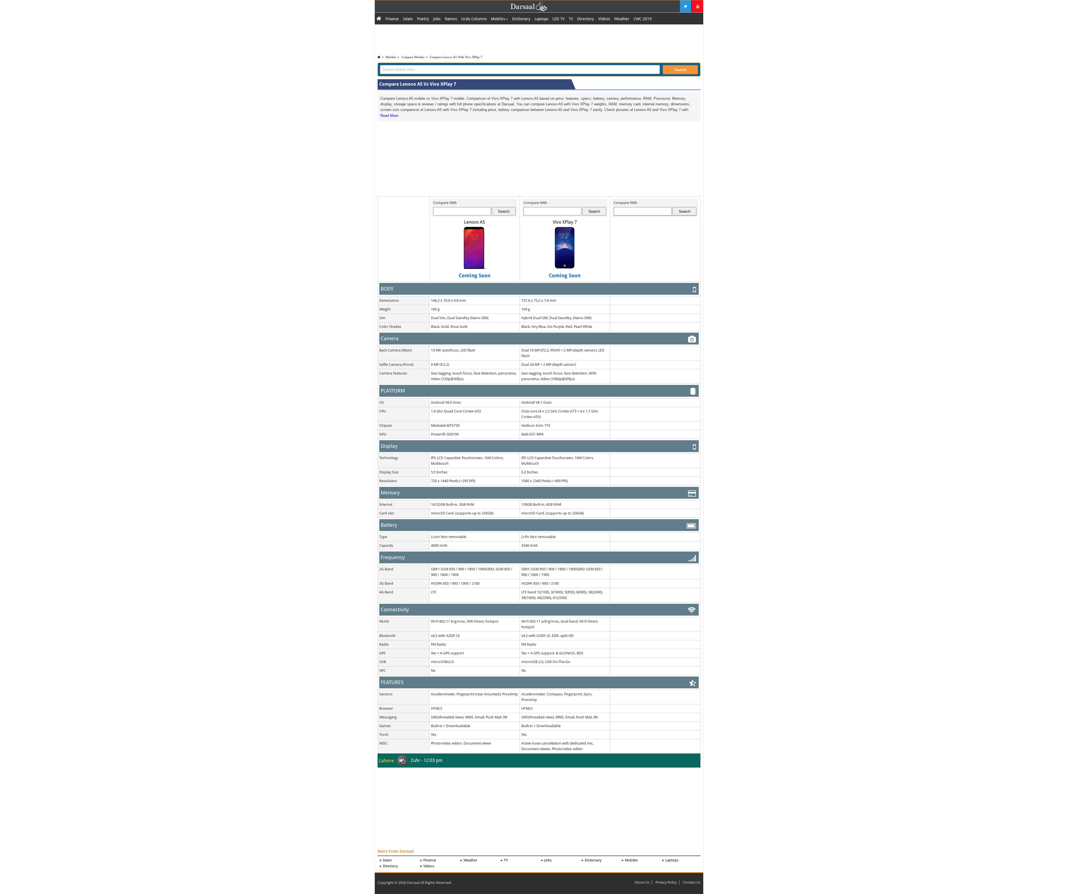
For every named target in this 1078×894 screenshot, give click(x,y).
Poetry (423, 19)
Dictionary (521, 19)
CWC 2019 (643, 19)
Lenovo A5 (474, 222)
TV (571, 19)
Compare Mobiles (412, 57)
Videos (604, 19)
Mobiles (498, 19)
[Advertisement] (539, 38)
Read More (389, 116)
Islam (408, 19)
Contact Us (691, 882)
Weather (621, 19)
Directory (585, 19)
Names (451, 19)
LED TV (558, 19)
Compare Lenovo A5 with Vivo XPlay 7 (456, 57)
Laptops (541, 19)
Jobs (436, 19)
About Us (642, 882)
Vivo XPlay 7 (565, 222)
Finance (392, 19)
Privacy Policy (666, 882)
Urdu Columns (474, 19)
